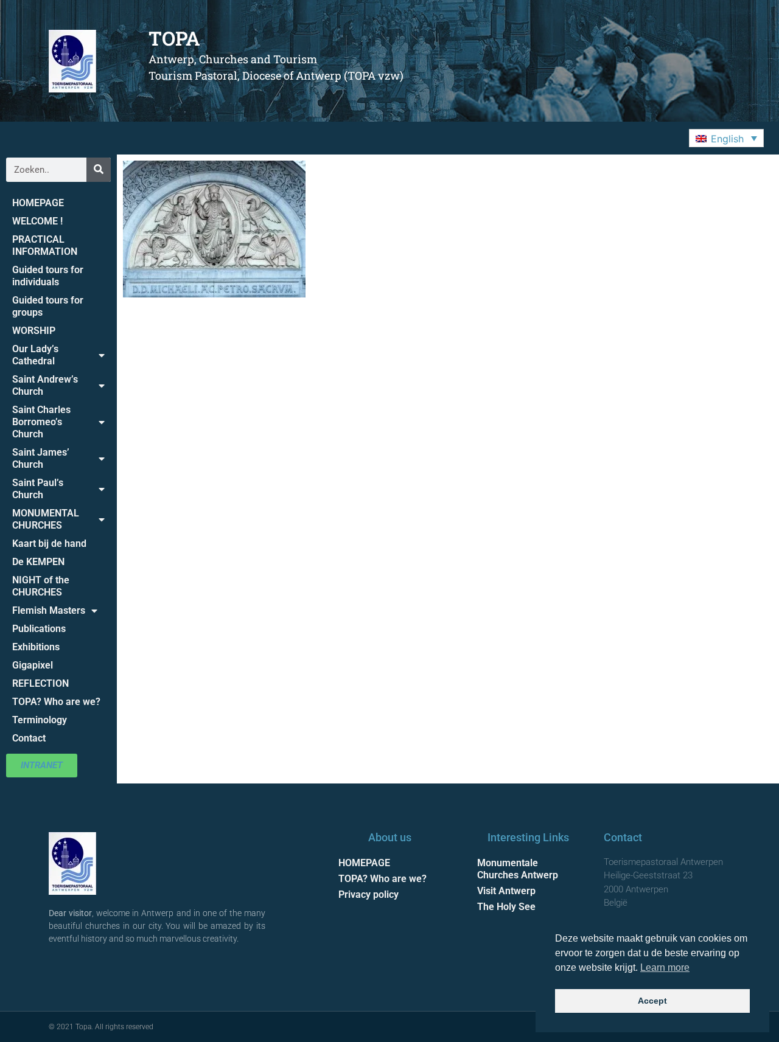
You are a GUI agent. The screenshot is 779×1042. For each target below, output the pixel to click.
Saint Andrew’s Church (45, 385)
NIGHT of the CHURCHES (40, 586)
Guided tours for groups (47, 306)
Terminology (39, 720)
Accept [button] (652, 1001)
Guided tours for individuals (47, 276)
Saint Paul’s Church (37, 489)
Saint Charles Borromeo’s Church (41, 422)
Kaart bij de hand (49, 543)
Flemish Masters (48, 610)
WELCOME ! (37, 221)
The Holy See (506, 906)
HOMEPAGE (38, 203)
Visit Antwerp (506, 891)
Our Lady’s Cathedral (35, 355)
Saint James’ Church (40, 458)
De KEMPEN (38, 562)
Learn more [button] (665, 967)
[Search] (98, 170)
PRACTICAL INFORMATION (44, 245)
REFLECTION (40, 683)
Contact (29, 738)
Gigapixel (32, 665)
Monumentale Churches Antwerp (517, 869)
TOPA (174, 38)
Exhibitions (36, 647)
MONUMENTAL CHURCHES (45, 519)
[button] (726, 138)
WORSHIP (33, 330)
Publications (39, 628)
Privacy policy (368, 894)
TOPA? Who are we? (56, 701)
